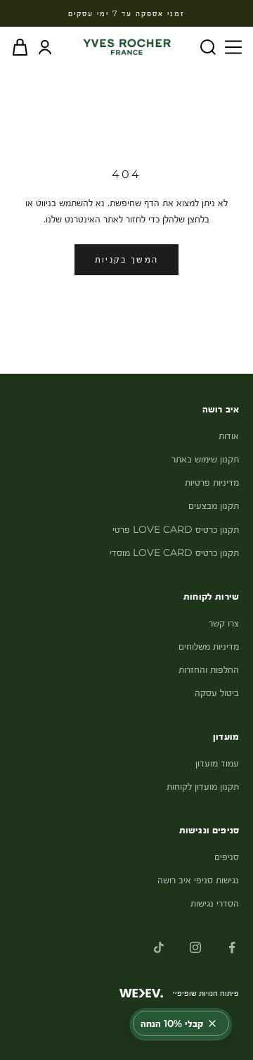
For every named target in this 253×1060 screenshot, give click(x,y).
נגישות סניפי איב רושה (198, 879)
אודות (229, 435)
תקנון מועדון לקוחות (203, 786)
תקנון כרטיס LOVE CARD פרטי (175, 529)
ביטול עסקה (217, 692)
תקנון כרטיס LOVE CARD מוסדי (174, 552)
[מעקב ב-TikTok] (159, 947)
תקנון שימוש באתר (205, 459)
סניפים (226, 856)
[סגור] (212, 1023)
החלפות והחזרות (209, 669)
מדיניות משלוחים (209, 646)
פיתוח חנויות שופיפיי (206, 993)
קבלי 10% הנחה (172, 1023)
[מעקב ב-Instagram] (195, 947)
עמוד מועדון (217, 763)
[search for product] (208, 47)
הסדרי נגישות (214, 903)
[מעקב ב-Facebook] (232, 947)
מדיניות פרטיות (212, 482)
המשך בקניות (127, 259)
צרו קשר (224, 623)
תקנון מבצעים (213, 505)
